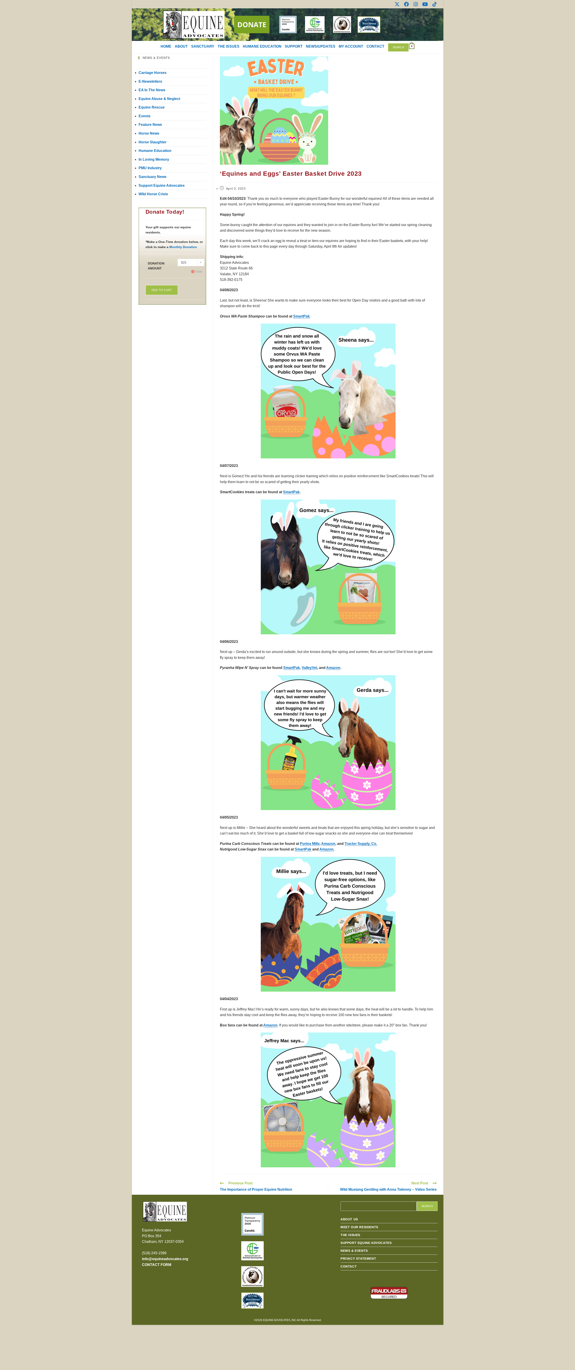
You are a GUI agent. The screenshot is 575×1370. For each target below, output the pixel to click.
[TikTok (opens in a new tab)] (433, 4)
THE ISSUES (228, 46)
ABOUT (181, 46)
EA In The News (152, 90)
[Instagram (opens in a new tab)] (415, 4)
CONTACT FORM (156, 1265)
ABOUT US (349, 1219)
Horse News (149, 133)
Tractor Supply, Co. (361, 844)
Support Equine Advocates (162, 185)
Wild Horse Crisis (153, 194)
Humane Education (155, 151)
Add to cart (161, 290)
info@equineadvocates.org (165, 1259)
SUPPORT (294, 46)
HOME (166, 46)
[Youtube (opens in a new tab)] (425, 4)
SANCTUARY (202, 46)
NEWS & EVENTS (354, 1250)
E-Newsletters (150, 81)
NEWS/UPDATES (320, 46)
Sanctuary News (152, 177)
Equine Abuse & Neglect (159, 99)
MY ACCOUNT (351, 46)
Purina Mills (310, 844)
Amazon (333, 668)
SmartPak (301, 316)
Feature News (150, 125)
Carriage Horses (152, 73)
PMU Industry (150, 168)
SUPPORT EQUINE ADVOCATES (366, 1243)
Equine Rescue (152, 107)
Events (144, 116)
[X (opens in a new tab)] (397, 4)
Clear (198, 271)
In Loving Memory (154, 159)
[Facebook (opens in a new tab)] (406, 4)
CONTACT (375, 46)
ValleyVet (309, 668)
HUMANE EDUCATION (262, 46)
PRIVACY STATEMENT (358, 1258)
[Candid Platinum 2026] (252, 1224)
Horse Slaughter (152, 142)
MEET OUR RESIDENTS (359, 1227)
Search (398, 47)
